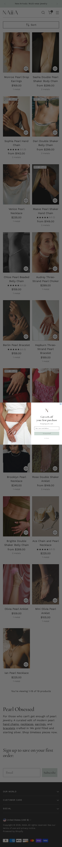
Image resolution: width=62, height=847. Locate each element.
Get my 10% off (46, 433)
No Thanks (46, 438)
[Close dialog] (61, 404)
